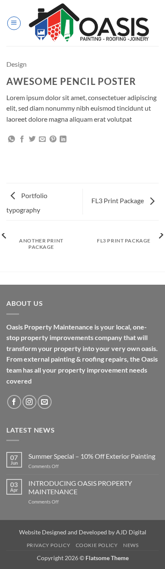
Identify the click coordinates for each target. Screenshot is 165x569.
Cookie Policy (97, 545)
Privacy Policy (49, 545)
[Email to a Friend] (42, 139)
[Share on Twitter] (32, 139)
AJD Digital (131, 532)
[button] (14, 23)
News (130, 545)
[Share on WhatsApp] (11, 139)
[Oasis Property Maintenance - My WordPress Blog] (90, 23)
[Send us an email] (45, 402)
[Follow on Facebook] (14, 402)
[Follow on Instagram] (29, 402)
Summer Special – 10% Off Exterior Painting (91, 456)
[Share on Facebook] (22, 139)
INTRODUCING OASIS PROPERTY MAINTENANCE (80, 487)
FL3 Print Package (118, 200)
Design (16, 64)
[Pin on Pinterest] (53, 139)
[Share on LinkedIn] (63, 139)
